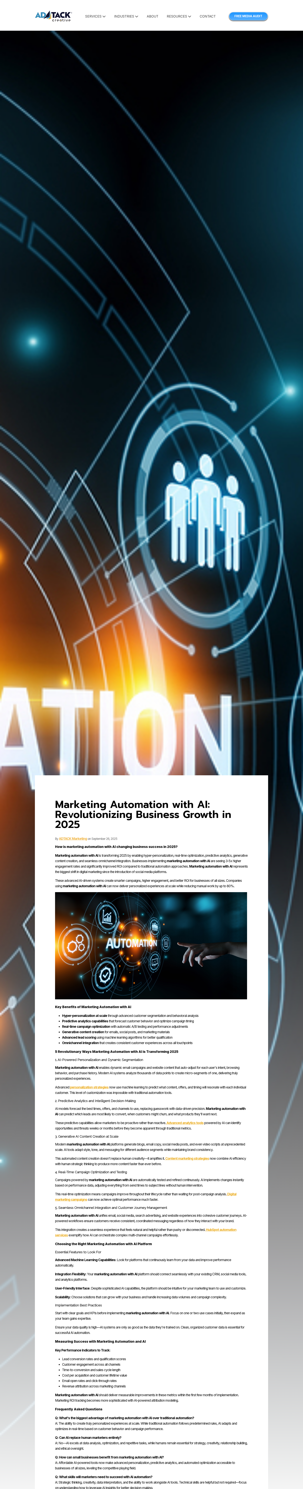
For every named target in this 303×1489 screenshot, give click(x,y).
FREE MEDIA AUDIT (248, 16)
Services (93, 16)
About (152, 16)
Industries (124, 16)
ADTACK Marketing (73, 839)
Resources (177, 16)
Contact (208, 16)
